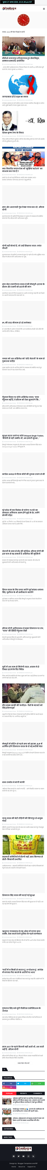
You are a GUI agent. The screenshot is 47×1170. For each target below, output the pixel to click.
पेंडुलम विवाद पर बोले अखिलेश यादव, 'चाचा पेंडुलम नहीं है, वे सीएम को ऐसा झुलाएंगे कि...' (21, 398)
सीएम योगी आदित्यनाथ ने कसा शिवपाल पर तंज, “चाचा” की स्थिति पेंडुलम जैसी (23, 629)
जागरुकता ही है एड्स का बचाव (15, 97)
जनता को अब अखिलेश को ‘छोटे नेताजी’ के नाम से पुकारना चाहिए (23, 360)
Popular (9, 1093)
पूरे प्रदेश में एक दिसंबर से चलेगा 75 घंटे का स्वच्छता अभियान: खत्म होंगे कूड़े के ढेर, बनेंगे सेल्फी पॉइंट (20, 513)
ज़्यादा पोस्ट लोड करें (23, 1063)
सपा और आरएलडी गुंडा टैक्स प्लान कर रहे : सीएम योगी (23, 208)
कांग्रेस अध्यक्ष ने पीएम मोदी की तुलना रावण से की (23, 474)
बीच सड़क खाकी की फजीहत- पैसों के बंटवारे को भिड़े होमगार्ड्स (22, 706)
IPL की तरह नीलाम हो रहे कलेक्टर (16, 323)
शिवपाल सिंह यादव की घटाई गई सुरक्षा (18, 895)
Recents (23, 1093)
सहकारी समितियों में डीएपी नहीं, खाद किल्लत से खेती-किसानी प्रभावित (22, 858)
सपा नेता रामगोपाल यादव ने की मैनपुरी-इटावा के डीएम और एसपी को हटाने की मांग (23, 285)
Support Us (32, 1167)
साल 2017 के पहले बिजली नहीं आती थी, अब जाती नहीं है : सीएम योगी (23, 1048)
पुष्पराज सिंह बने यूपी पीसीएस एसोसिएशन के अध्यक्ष (21, 1009)
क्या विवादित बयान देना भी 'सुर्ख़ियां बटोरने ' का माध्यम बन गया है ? (22, 170)
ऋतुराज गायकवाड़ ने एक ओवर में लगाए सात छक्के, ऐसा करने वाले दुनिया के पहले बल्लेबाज (22, 932)
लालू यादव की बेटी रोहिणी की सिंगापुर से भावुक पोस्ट (22, 819)
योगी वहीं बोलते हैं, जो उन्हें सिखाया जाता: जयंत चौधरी (21, 247)
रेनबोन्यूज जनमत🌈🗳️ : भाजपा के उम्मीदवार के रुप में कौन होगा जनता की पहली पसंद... (28, 1110)
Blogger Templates (25, 1163)
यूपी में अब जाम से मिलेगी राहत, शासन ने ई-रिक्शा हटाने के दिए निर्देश (21, 668)
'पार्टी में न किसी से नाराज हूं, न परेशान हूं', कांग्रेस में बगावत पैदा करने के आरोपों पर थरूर (22, 971)
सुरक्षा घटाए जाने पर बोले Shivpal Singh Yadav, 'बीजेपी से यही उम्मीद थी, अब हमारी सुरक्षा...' (23, 437)
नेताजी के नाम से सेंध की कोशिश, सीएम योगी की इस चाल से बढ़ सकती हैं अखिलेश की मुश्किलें (23, 552)
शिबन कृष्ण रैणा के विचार (13, 133)
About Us (21, 1167)
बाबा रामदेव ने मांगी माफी (13, 782)
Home (14, 1167)
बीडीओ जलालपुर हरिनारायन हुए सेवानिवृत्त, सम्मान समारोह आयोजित (20, 59)
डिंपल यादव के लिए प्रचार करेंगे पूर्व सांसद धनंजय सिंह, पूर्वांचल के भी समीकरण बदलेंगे (22, 591)
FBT (36, 1163)
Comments (37, 1093)
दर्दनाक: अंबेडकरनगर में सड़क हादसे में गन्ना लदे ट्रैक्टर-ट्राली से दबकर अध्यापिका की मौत (28, 1119)
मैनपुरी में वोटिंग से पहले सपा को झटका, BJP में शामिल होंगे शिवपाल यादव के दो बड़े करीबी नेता (22, 745)
